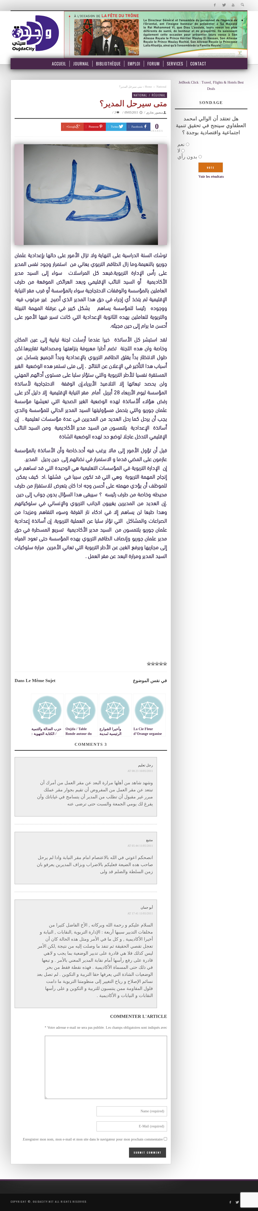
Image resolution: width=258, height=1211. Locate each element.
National (161, 86)
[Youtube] (233, 5)
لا (178, 150)
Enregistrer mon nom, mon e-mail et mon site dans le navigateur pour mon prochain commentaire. (92, 1139)
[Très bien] (153, 664)
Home (148, 86)
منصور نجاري (154, 112)
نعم (181, 144)
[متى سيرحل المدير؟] (91, 194)
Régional (159, 95)
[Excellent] (149, 664)
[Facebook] (214, 5)
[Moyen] (161, 664)
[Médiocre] (165, 664)
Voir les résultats (211, 177)
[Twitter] (224, 5)
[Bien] (157, 664)
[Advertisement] (91, 610)
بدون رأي (187, 156)
